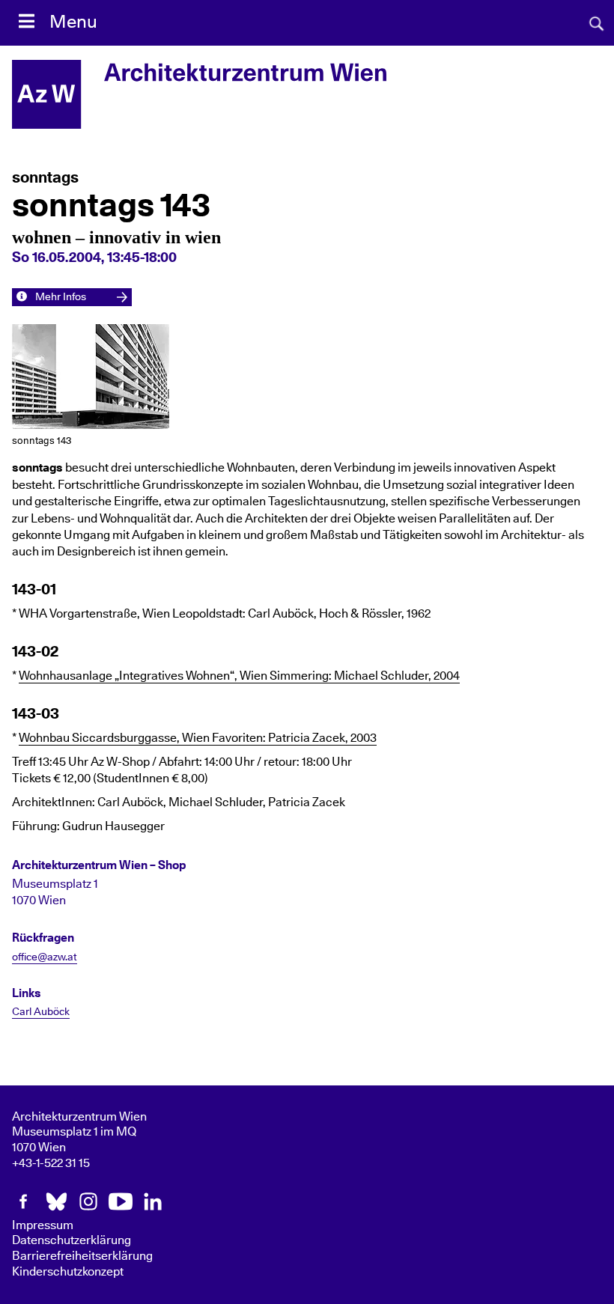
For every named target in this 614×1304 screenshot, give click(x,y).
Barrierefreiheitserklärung (82, 1256)
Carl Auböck (41, 1012)
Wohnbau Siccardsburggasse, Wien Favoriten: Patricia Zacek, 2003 (198, 738)
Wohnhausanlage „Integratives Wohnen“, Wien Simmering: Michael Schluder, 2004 (239, 676)
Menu (73, 22)
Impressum (42, 1225)
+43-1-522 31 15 (51, 1163)
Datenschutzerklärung (71, 1240)
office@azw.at (44, 957)
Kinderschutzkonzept (68, 1272)
